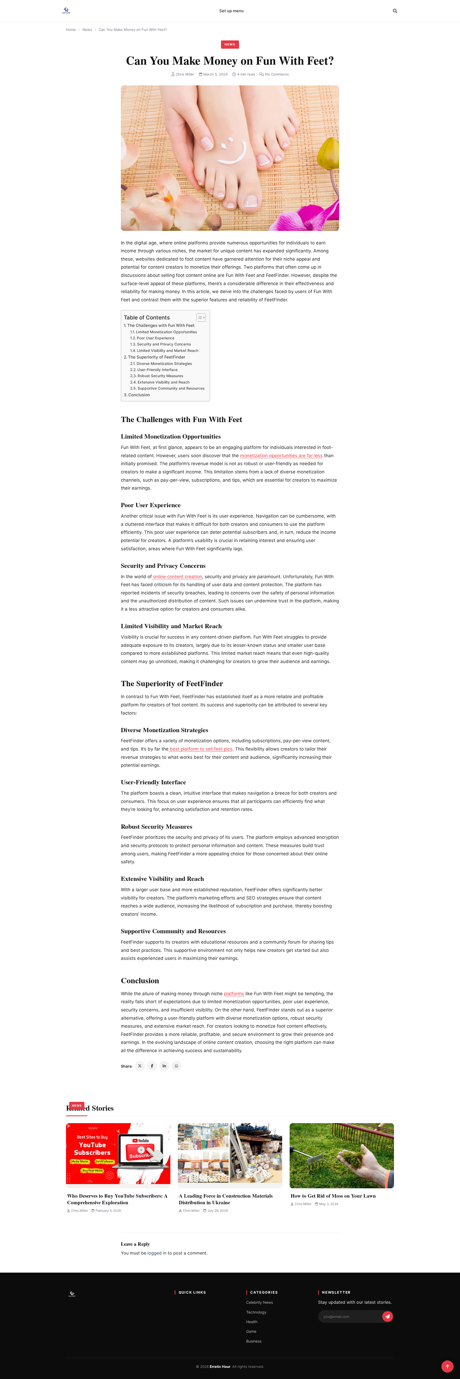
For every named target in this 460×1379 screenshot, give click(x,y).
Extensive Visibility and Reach (164, 382)
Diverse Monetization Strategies (164, 363)
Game (251, 1331)
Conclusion (139, 394)
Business (253, 1341)
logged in (156, 1253)
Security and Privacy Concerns (164, 344)
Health (251, 1321)
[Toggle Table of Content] (198, 317)
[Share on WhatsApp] (176, 1066)
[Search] (395, 11)
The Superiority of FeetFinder (156, 357)
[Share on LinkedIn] (164, 1066)
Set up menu (231, 10)
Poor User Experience (155, 338)
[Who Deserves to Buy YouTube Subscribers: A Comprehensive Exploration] (118, 1155)
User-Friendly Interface (157, 370)
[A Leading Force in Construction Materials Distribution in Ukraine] (230, 1155)
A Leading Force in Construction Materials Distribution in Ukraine (226, 1199)
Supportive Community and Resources (171, 388)
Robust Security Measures (160, 376)
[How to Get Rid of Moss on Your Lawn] (342, 1155)
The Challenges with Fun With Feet (161, 325)
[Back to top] (447, 1366)
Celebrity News (259, 1302)
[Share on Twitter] (140, 1066)
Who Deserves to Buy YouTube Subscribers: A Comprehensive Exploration (117, 1199)
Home (71, 29)
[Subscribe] (387, 1316)
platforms (234, 993)
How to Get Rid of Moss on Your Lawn (333, 1195)
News (87, 29)
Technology (256, 1312)
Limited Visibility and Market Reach (167, 350)
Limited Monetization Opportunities (166, 332)
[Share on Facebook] (152, 1066)
